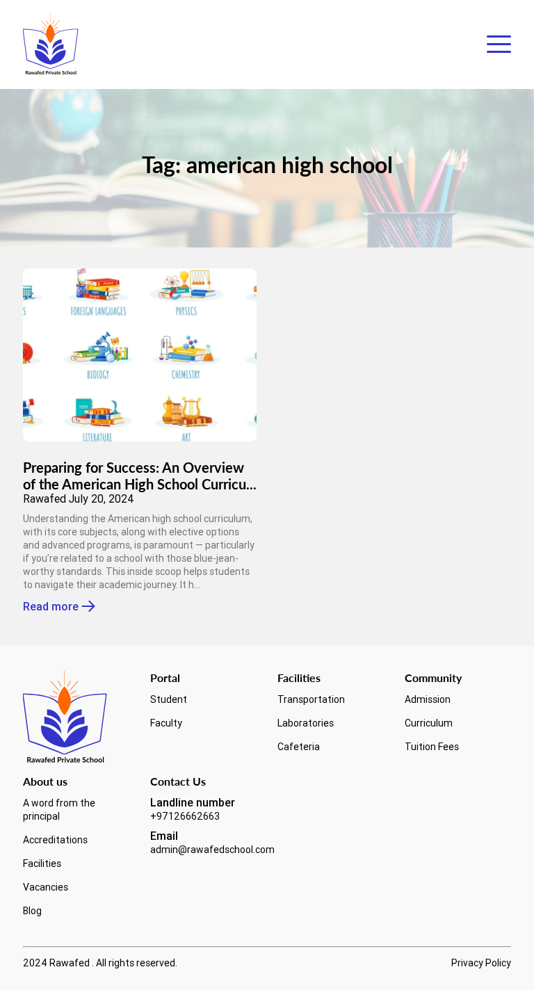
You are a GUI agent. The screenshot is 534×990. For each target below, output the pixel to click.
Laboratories (305, 723)
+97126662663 (185, 816)
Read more (51, 606)
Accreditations (55, 839)
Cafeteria (298, 746)
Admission (428, 699)
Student (168, 699)
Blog (32, 910)
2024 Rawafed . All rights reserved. (100, 962)
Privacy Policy (481, 962)
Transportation (311, 699)
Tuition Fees (432, 746)
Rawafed (44, 498)
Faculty (166, 723)
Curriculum (429, 723)
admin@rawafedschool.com (212, 849)
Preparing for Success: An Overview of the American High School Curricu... (140, 475)
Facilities (42, 863)
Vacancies (45, 887)
